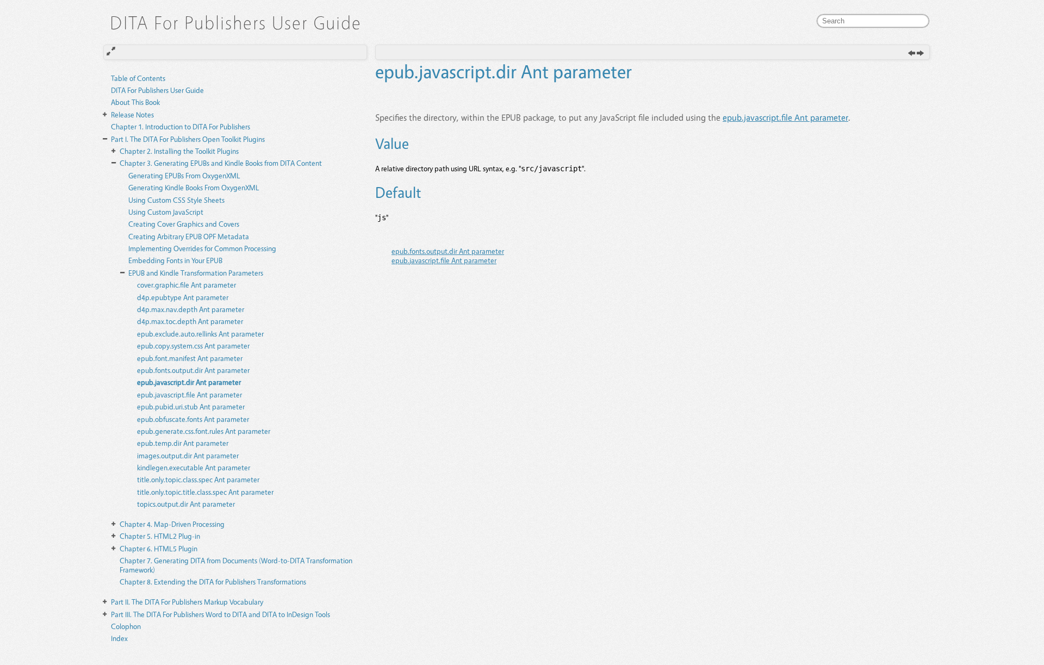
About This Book (135, 102)
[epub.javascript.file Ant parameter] (920, 53)
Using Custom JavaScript (165, 211)
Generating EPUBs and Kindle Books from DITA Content (221, 162)
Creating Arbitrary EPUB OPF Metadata (188, 236)
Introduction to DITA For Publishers (180, 126)
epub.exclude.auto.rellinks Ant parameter (200, 333)
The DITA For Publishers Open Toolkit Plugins (188, 139)
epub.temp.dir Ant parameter (182, 443)
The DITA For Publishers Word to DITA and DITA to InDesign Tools (220, 614)
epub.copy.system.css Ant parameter (193, 345)
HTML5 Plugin (158, 548)
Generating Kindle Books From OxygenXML (193, 187)
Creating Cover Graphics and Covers (183, 223)
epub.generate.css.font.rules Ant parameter (203, 431)
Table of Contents (138, 78)
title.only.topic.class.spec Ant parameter (198, 479)
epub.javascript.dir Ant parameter (189, 382)
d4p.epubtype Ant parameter (182, 297)
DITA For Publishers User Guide (157, 90)
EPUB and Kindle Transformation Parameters (195, 272)
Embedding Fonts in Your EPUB (175, 260)
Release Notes (132, 114)
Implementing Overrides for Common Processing (202, 248)
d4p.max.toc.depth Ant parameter (190, 321)
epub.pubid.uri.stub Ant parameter (191, 406)
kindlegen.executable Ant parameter (193, 467)
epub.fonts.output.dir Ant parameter (193, 370)
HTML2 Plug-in (160, 535)
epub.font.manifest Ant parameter (190, 358)
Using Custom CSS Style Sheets (176, 199)
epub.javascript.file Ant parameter (189, 394)
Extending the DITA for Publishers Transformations (213, 581)
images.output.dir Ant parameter (188, 455)
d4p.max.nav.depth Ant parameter (190, 309)
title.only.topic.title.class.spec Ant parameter (205, 491)
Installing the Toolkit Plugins (179, 151)
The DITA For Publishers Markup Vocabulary (187, 601)
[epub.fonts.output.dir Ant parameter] (911, 53)
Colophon (126, 626)
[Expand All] (110, 52)
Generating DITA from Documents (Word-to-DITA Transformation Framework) (236, 565)
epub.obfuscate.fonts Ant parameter (193, 419)
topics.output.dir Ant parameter (186, 503)
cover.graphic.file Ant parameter (186, 284)
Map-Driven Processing (172, 524)
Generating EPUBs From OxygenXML (184, 175)
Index (119, 638)
